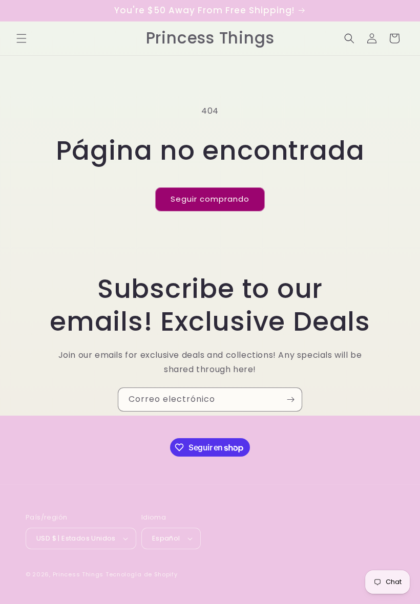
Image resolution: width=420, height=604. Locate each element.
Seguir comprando (210, 198)
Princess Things (78, 574)
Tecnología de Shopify (142, 574)
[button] (21, 38)
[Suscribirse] (290, 399)
